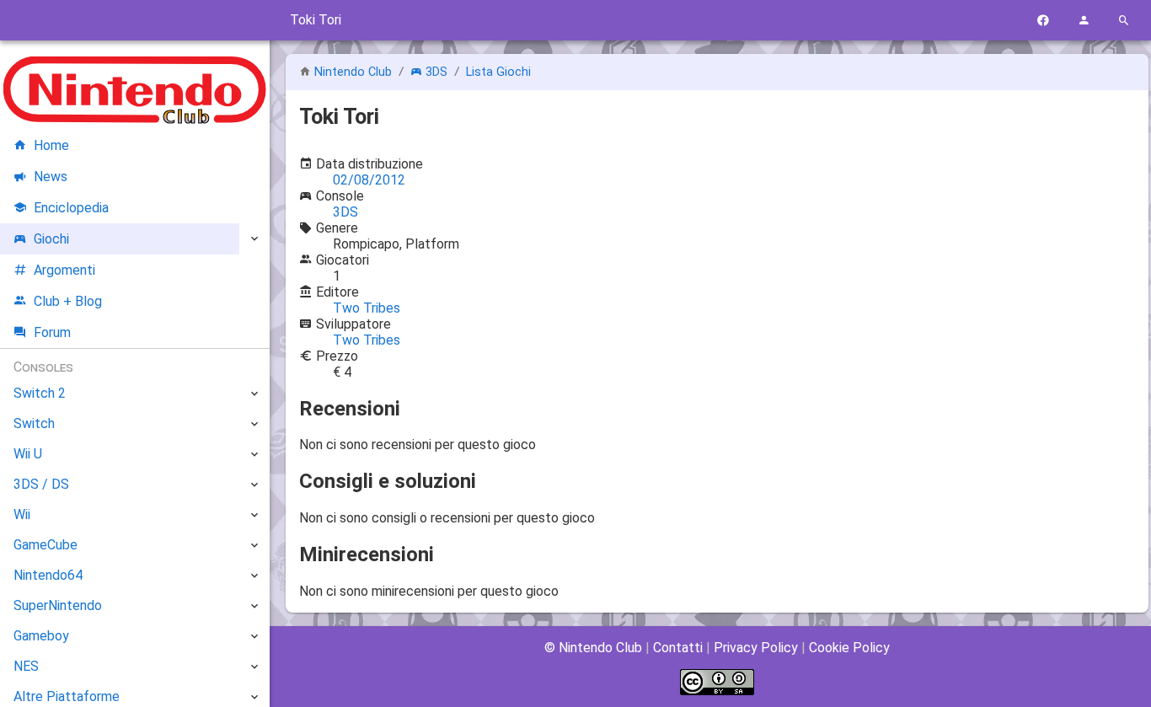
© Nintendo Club (593, 648)
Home (51, 145)
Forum (52, 332)
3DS (436, 72)
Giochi (51, 239)
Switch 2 (39, 393)
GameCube (45, 545)
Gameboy (41, 636)
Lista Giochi (498, 72)
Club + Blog (68, 301)
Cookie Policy (849, 648)
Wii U (27, 454)
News (50, 177)
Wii (21, 514)
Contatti (678, 648)
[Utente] (1083, 20)
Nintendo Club (353, 72)
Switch (34, 423)
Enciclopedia (71, 208)
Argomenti (64, 270)
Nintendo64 (48, 575)
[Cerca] (1124, 20)
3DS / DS (41, 484)
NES (26, 666)
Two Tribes (366, 308)
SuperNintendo (57, 605)
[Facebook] (1043, 20)
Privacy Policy (756, 648)
